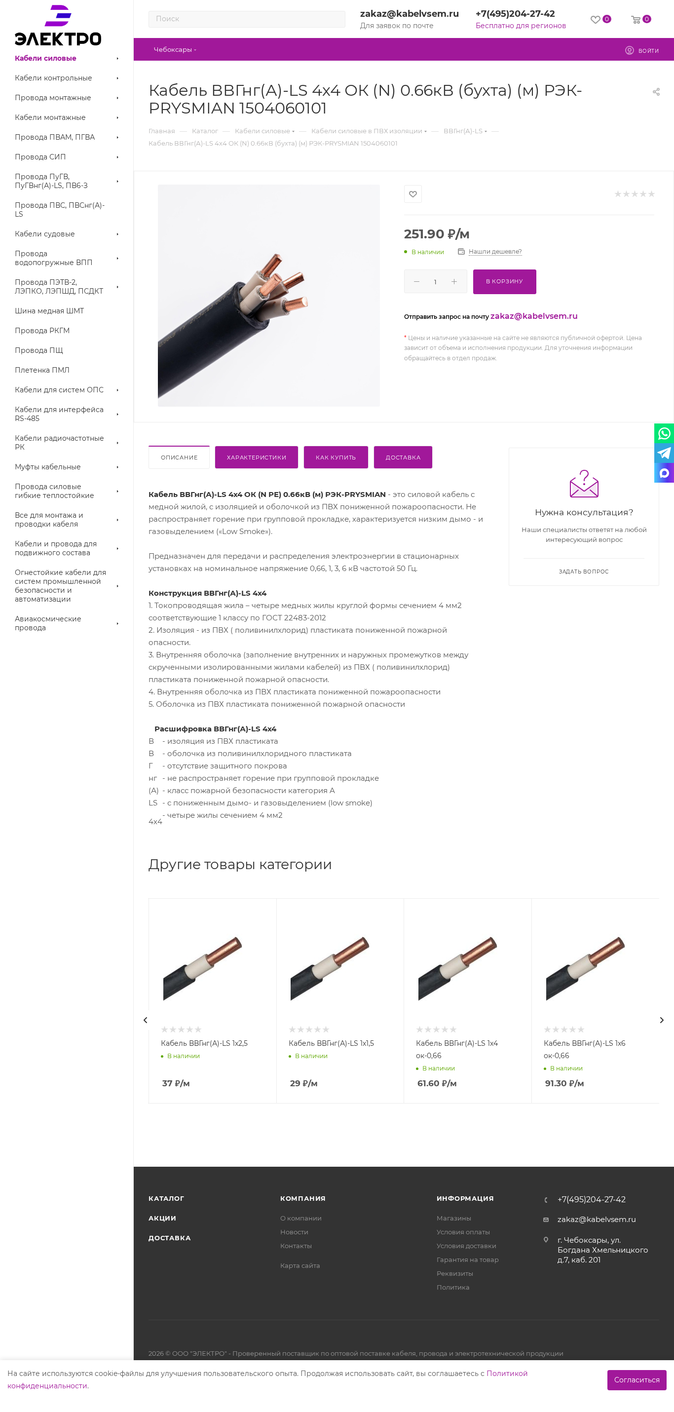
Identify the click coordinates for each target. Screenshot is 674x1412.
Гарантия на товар (468, 1259)
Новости (294, 1232)
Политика (453, 1287)
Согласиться (637, 1379)
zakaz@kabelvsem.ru (409, 13)
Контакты (296, 1246)
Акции (163, 1218)
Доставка (403, 457)
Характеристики (256, 457)
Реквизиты (455, 1273)
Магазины (454, 1218)
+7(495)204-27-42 (515, 13)
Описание (179, 457)
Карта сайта (300, 1265)
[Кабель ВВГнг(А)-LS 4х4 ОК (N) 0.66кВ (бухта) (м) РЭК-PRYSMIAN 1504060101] (269, 296)
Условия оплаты (463, 1232)
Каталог (167, 1198)
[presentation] (145, 1020)
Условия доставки (466, 1246)
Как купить (336, 457)
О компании (301, 1218)
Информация (465, 1198)
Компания (303, 1198)
